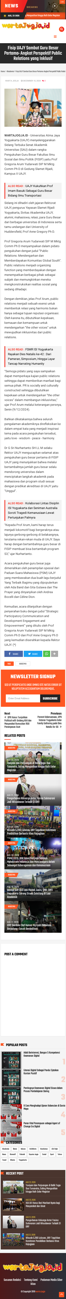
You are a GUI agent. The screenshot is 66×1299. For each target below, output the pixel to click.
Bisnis (15, 1149)
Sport (52, 1154)
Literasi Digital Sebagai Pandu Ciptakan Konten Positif (41, 1072)
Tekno (60, 1154)
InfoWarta (32, 1149)
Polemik (22, 1154)
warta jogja (40, 1292)
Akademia (22, 664)
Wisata (12, 1160)
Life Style (55, 1149)
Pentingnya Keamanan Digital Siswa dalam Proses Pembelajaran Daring (43, 1090)
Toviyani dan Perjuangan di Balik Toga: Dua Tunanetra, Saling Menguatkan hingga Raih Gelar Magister (31, 767)
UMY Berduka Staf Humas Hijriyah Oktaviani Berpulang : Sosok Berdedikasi (29, 927)
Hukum (23, 1149)
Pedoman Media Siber (51, 1280)
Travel (4, 1160)
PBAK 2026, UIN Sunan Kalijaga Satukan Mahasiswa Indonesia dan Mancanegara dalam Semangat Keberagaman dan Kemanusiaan (31, 862)
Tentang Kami (31, 1280)
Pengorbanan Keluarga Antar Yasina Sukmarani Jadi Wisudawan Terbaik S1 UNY (31, 800)
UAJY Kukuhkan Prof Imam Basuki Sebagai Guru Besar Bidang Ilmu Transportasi (30, 190)
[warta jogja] (33, 1273)
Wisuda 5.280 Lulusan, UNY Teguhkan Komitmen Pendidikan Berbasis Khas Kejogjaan (31, 832)
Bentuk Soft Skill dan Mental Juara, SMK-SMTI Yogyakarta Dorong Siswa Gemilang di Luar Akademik (30, 894)
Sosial (44, 1154)
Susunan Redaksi (12, 1280)
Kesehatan (44, 1149)
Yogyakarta (23, 1160)
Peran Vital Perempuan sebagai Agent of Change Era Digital (42, 1125)
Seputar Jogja (33, 1154)
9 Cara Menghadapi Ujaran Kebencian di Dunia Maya (44, 1107)
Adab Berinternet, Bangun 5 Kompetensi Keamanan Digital (42, 1054)
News (4, 1154)
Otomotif (13, 1154)
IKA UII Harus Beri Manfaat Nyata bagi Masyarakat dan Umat (43, 1205)
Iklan (33, 1284)
